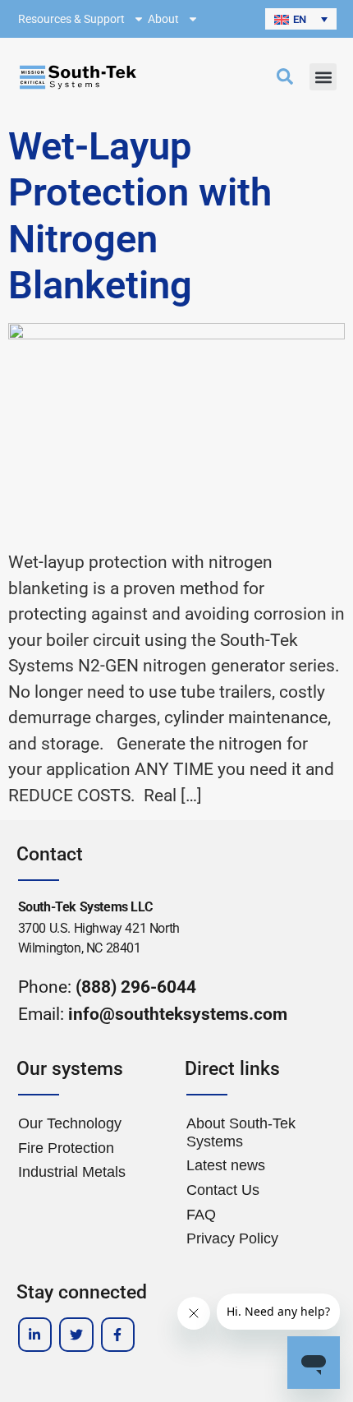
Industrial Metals (72, 1172)
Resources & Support (71, 18)
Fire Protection (66, 1148)
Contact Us (222, 1190)
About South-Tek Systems (241, 1132)
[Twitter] (76, 1334)
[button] (301, 19)
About (163, 18)
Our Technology (69, 1123)
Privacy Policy (232, 1238)
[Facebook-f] (118, 1334)
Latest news (225, 1165)
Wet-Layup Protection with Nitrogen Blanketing (140, 215)
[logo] (78, 77)
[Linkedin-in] (35, 1334)
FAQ (201, 1214)
